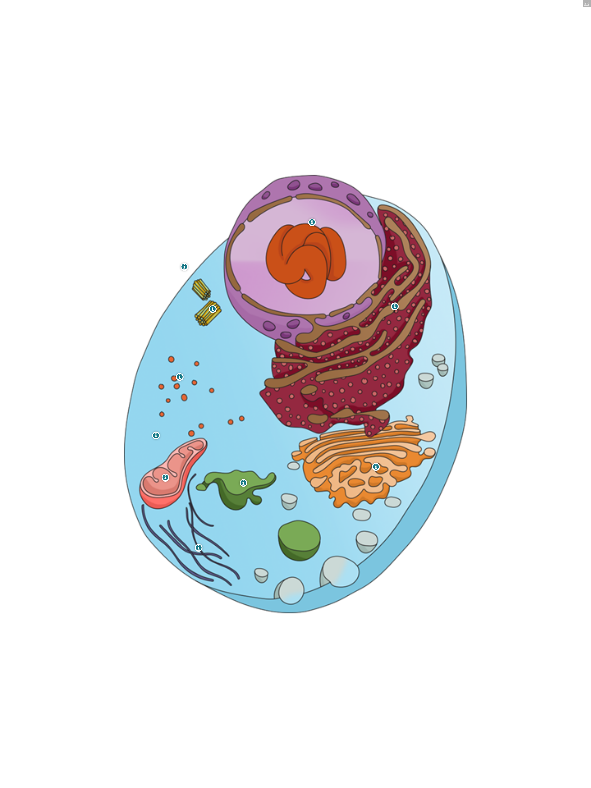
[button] (587, 3)
